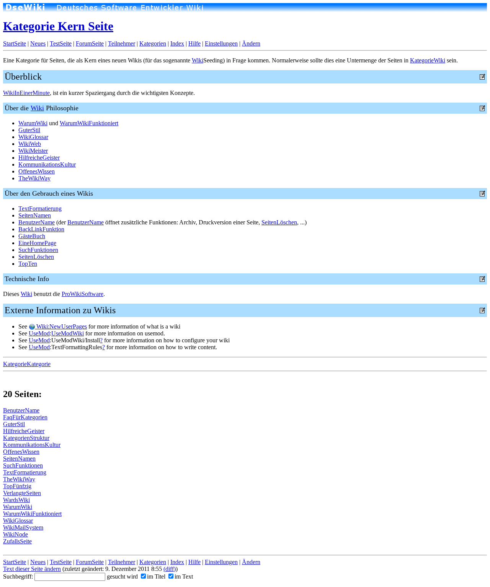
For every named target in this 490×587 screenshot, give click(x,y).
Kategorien (152, 43)
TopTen (27, 263)
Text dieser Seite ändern (32, 569)
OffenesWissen (36, 171)
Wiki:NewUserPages (61, 326)
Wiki (197, 60)
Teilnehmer (121, 43)
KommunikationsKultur (47, 164)
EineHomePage (37, 243)
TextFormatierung (40, 208)
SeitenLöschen (279, 222)
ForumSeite (90, 43)
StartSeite (14, 43)
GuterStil (29, 130)
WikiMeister (33, 150)
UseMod (39, 333)
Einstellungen (221, 43)
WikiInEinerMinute (26, 93)
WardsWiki (16, 500)
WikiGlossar (33, 137)
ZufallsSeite (17, 541)
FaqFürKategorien (25, 417)
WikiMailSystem (23, 527)
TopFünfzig (17, 486)
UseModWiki (67, 333)
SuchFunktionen (38, 250)
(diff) (169, 569)
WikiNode (15, 534)
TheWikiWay (34, 178)
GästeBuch (31, 236)
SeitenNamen (34, 215)
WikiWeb (29, 144)
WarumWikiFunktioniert (89, 123)
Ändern (251, 43)
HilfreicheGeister (39, 157)
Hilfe (194, 43)
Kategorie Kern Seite (58, 26)
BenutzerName (36, 222)
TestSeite (61, 43)
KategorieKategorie (27, 364)
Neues (38, 43)
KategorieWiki (427, 60)
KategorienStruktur (26, 438)
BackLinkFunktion (41, 229)
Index (177, 43)
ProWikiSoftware (82, 294)
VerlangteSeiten (22, 493)
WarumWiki (32, 123)
